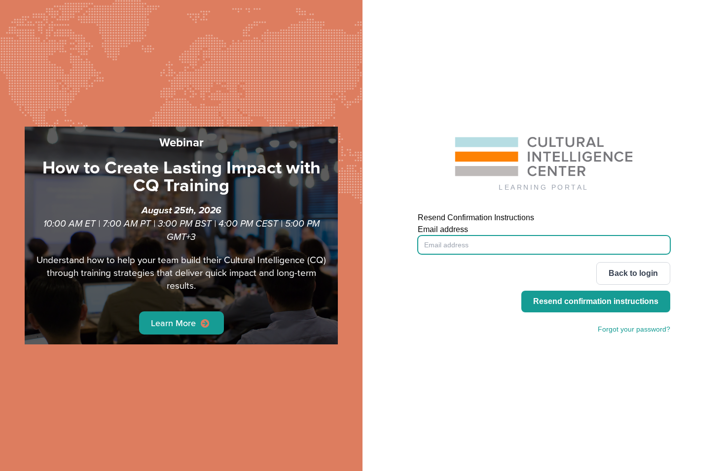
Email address (443, 229)
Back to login (633, 273)
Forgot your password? (634, 329)
